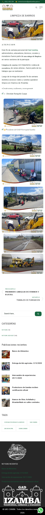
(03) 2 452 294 (9, 1)
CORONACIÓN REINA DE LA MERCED (14, 422)
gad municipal (8, 428)
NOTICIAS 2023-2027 (8, 335)
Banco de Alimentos (20, 351)
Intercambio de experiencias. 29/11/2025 (24, 376)
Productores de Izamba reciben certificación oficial (25, 388)
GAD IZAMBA (33, 422)
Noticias (5, 330)
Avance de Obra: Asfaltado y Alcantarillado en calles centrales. (26, 400)
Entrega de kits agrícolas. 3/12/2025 (27, 363)
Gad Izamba (33, 50)
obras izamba (23, 428)
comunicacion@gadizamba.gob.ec (29, 1)
